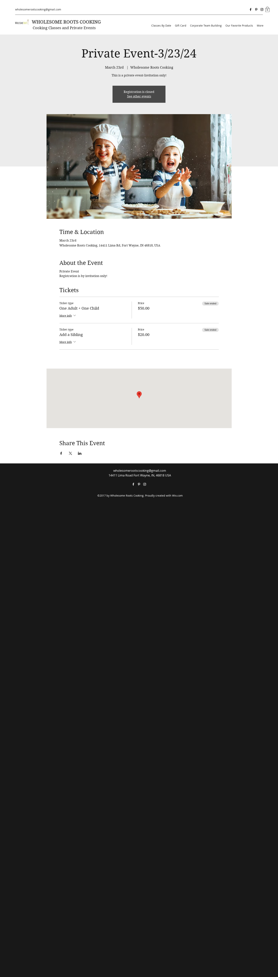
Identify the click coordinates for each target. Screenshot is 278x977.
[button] (267, 9)
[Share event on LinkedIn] (80, 453)
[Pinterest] (256, 9)
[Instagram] (262, 9)
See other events (139, 96)
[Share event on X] (70, 453)
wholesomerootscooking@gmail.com (38, 9)
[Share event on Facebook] (61, 453)
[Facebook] (250, 9)
